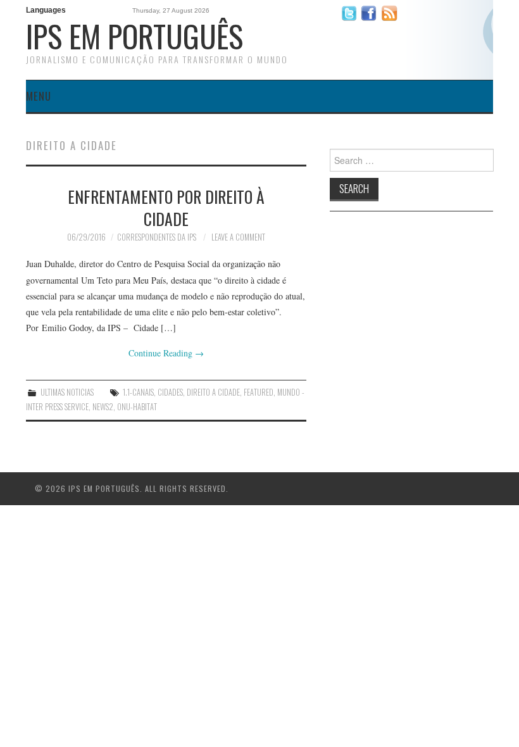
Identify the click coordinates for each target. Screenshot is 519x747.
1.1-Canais (138, 392)
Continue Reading (166, 353)
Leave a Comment (238, 237)
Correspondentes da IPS (156, 237)
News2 (102, 407)
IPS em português (134, 35)
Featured (258, 392)
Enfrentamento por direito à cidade (166, 207)
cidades (170, 392)
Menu (38, 96)
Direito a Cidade (213, 392)
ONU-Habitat (137, 407)
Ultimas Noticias (67, 392)
